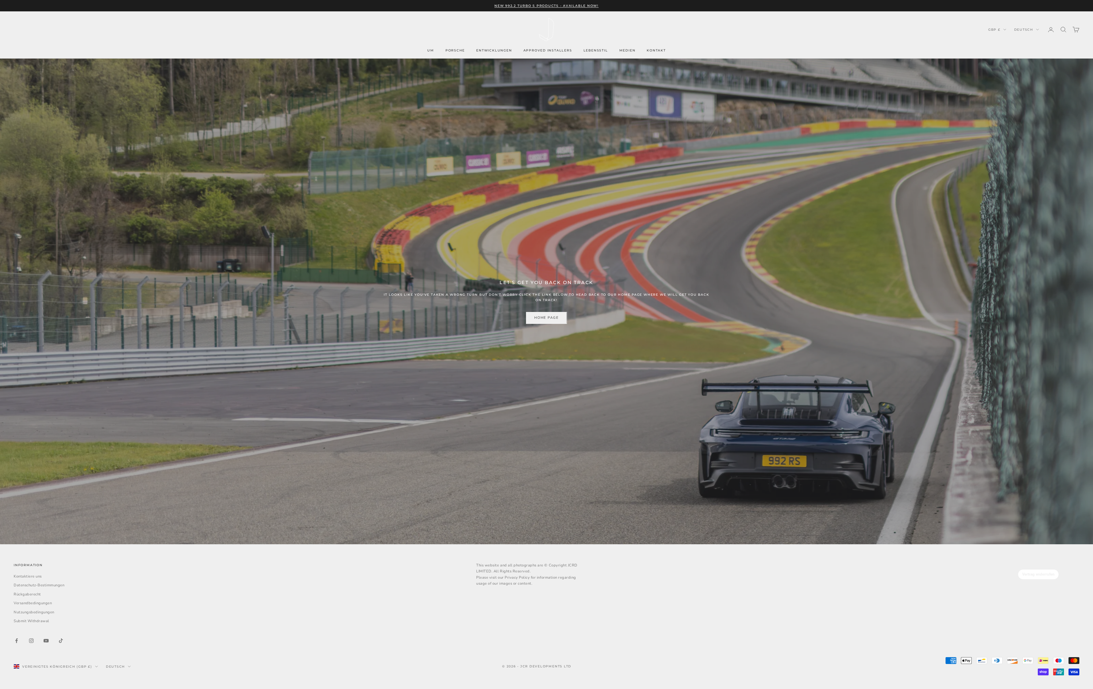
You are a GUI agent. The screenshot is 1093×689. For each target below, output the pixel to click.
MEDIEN (627, 50)
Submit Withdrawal (31, 621)
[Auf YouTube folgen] (46, 641)
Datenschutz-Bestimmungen (39, 585)
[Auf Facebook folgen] (16, 641)
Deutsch (1023, 30)
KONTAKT (656, 50)
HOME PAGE (546, 317)
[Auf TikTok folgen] (61, 641)
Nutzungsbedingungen (34, 612)
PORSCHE (455, 50)
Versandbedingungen (33, 603)
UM (430, 50)
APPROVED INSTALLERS (547, 50)
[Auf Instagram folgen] (31, 641)
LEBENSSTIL (596, 50)
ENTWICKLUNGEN (494, 50)
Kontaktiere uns (28, 576)
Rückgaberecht (27, 594)
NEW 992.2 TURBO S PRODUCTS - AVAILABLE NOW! (546, 6)
